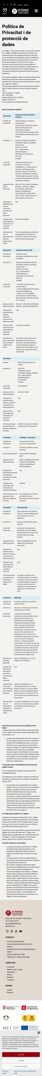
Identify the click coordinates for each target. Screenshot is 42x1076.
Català (20, 5)
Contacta (10, 980)
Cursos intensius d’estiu (16, 954)
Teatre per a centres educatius (18, 957)
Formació (10, 967)
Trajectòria (11, 972)
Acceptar (21, 1055)
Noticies (10, 977)
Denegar (21, 1060)
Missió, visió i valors (14, 970)
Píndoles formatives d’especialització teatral (21, 950)
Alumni (9, 975)
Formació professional (15, 941)
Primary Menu (36, 10)
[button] (39, 1033)
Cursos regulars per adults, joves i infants (19, 945)
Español (26, 5)
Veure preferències (21, 1066)
